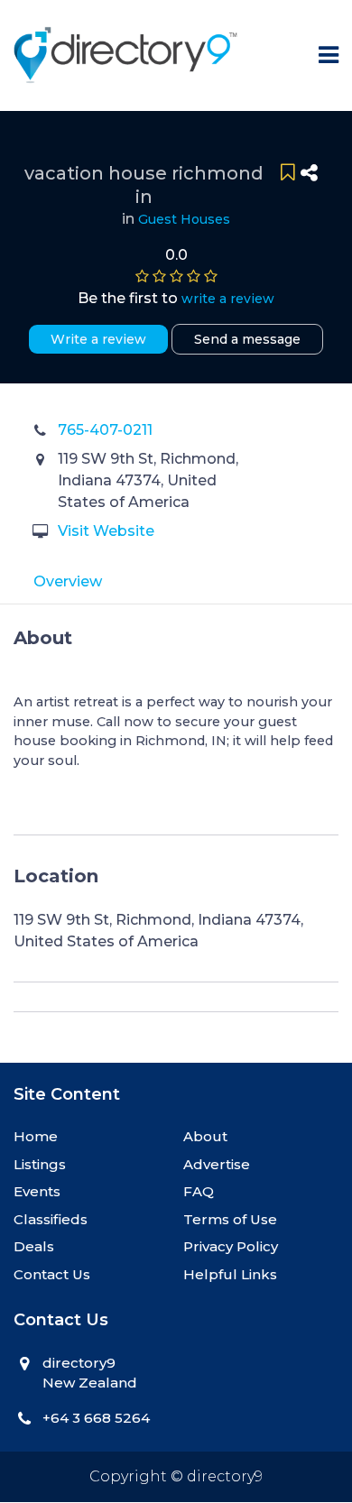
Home (36, 1136)
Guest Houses (184, 219)
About (205, 1136)
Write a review (98, 339)
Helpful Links (230, 1274)
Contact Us (52, 1274)
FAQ (198, 1191)
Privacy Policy (230, 1246)
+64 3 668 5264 (96, 1417)
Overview (67, 581)
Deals (34, 1246)
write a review (227, 298)
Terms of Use (230, 1219)
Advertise (216, 1164)
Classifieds (51, 1219)
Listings (40, 1164)
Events (37, 1191)
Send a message (247, 339)
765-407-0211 (105, 429)
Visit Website (106, 530)
